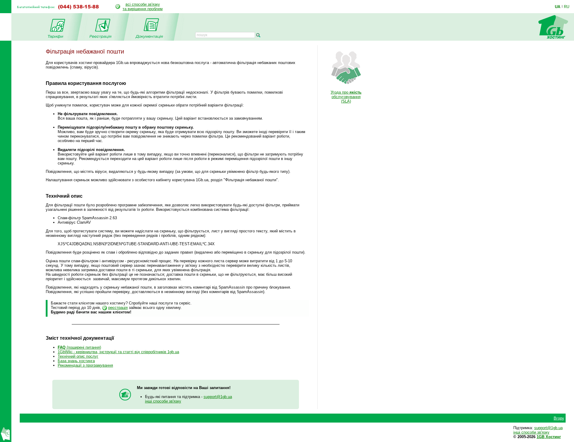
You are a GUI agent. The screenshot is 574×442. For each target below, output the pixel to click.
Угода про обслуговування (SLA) (346, 96)
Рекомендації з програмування (85, 365)
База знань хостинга (76, 361)
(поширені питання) (79, 347)
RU (566, 6)
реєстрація (118, 307)
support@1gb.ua (218, 396)
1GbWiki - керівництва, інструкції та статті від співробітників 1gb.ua (118, 352)
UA (557, 6)
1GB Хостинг (549, 437)
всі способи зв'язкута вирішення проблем (143, 6)
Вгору (559, 418)
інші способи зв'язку (163, 401)
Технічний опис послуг (78, 356)
